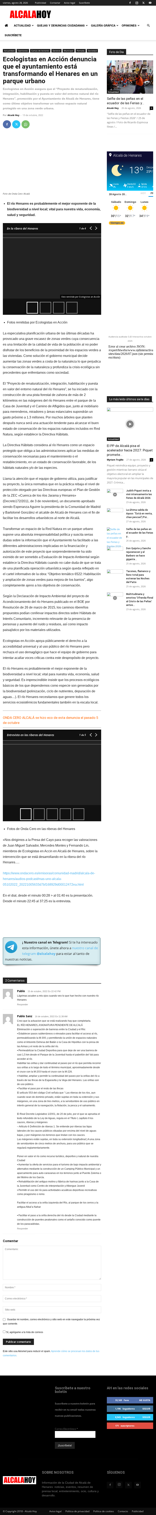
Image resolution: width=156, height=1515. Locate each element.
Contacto (123, 1511)
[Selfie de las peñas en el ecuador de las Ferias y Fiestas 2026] (130, 77)
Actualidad (22, 25)
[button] (148, 26)
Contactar (55, 2)
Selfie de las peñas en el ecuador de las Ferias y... (125, 101)
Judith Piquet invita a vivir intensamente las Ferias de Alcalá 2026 (139, 494)
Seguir (146, 1408)
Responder (22, 1004)
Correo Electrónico (66, 1429)
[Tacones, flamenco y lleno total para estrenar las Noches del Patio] (115, 575)
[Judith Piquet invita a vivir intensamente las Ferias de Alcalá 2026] (115, 494)
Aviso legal (69, 2)
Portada (80, 50)
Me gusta (144, 1400)
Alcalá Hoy (13, 115)
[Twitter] (143, 3)
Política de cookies (103, 1511)
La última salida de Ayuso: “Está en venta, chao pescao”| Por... (139, 514)
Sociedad (92, 50)
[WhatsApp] (26, 124)
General (56, 50)
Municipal (68, 50)
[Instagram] (137, 3)
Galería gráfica (103, 25)
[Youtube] (150, 3)
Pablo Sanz (24, 1016)
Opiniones (129, 25)
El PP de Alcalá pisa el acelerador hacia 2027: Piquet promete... (130, 450)
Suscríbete (84, 2)
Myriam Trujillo (115, 459)
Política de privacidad (77, 1511)
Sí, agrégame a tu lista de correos (24, 1332)
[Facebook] (130, 3)
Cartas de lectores (40, 50)
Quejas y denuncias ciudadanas (61, 25)
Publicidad (40, 2)
